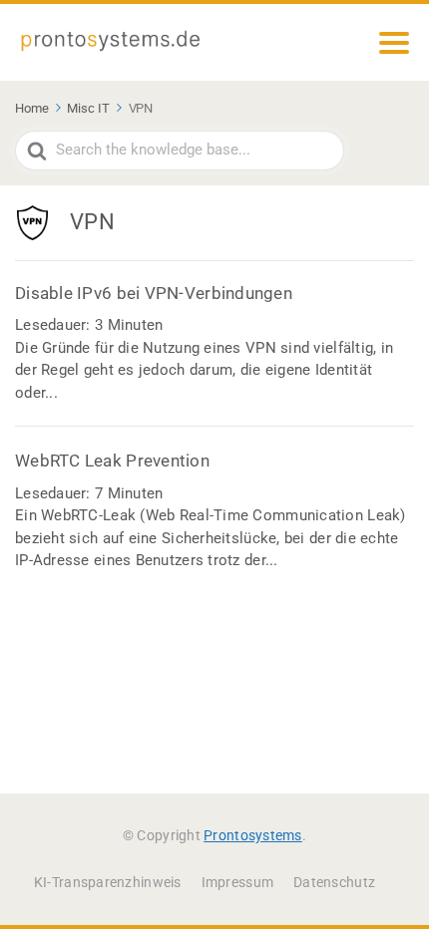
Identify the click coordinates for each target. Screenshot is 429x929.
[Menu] (394, 43)
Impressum (237, 882)
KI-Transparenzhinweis (108, 882)
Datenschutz (334, 882)
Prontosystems (253, 835)
